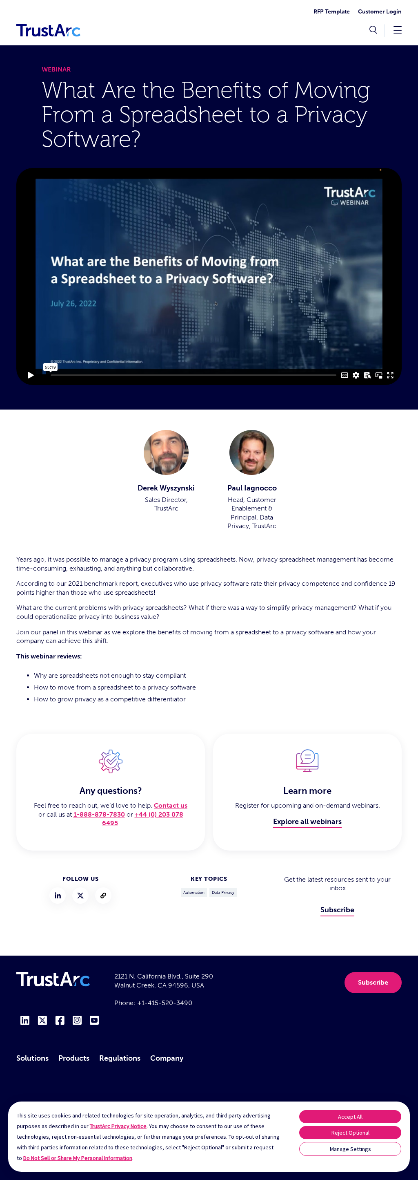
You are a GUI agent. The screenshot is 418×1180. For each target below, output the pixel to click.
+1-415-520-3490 (164, 1003)
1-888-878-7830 (99, 814)
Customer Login (380, 11)
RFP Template (332, 11)
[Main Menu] (398, 30)
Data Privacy (223, 892)
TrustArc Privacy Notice (118, 1126)
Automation (194, 892)
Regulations (119, 1058)
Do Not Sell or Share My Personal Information (77, 1158)
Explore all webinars (307, 821)
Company (166, 1058)
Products (73, 1058)
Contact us (170, 805)
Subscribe (337, 909)
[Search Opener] (373, 30)
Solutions (32, 1058)
